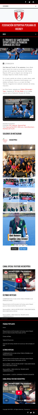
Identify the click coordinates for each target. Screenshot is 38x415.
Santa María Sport (29, 127)
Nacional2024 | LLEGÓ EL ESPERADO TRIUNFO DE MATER (18, 374)
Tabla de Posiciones (8, 340)
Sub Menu (5, 6)
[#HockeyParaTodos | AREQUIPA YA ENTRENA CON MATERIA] (19, 161)
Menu (4, 34)
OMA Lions (21, 127)
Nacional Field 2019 (11, 127)
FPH (10, 125)
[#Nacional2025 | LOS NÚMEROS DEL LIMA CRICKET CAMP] (19, 195)
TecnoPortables (34, 409)
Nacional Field (22, 125)
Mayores (14, 125)
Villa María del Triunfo (9, 129)
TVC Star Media (19, 91)
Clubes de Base (7, 336)
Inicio (4, 327)
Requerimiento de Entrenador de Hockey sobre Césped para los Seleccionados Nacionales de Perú (18, 305)
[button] (14, 114)
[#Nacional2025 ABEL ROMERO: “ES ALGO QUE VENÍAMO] (19, 229)
